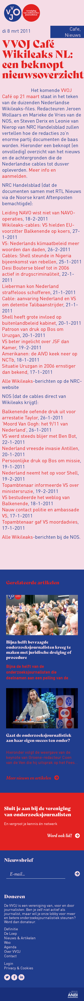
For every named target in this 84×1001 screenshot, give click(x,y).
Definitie (11, 929)
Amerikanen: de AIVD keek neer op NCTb (39, 356)
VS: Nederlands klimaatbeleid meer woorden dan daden (40, 246)
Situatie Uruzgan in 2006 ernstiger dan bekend (39, 369)
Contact (10, 956)
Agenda (10, 947)
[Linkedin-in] (21, 977)
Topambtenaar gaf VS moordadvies (39, 521)
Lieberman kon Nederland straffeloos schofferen (30, 289)
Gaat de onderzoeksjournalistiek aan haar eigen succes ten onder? (38, 737)
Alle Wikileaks (17, 381)
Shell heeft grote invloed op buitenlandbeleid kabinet (31, 320)
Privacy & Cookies (18, 968)
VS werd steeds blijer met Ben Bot (39, 436)
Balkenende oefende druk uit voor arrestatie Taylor (39, 414)
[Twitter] (7, 977)
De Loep (10, 933)
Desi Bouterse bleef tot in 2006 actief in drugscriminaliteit (35, 270)
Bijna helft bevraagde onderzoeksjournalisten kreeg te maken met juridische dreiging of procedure (38, 649)
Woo (7, 942)
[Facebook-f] (14, 977)
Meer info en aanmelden (29, 173)
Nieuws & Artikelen (20, 938)
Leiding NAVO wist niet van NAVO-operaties (38, 215)
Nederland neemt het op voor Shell (40, 472)
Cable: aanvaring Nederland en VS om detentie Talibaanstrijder (39, 301)
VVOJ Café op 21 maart (37, 93)
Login (8, 963)
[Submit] (77, 873)
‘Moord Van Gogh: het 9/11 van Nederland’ (35, 426)
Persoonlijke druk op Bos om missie (41, 460)
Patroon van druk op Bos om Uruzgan (32, 332)
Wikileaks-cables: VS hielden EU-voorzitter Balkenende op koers (38, 228)
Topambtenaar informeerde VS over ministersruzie (40, 488)
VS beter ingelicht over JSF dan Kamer (35, 344)
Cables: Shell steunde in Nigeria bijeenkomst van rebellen (36, 258)
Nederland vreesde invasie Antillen (40, 448)
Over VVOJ (12, 951)
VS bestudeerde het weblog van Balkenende (36, 500)
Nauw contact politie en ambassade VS (40, 512)
